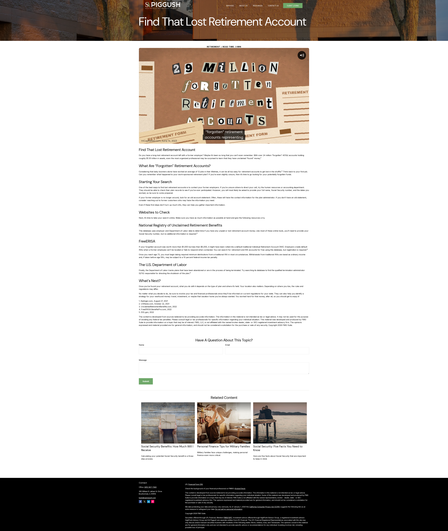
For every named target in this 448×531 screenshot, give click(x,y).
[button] (230, 6)
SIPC (230, 518)
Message (143, 360)
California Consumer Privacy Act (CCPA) (264, 507)
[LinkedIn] (148, 501)
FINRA (226, 518)
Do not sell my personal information (228, 509)
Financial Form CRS (195, 484)
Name (141, 345)
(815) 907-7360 (150, 487)
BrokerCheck (240, 489)
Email (227, 345)
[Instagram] (152, 501)
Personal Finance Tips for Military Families (223, 446)
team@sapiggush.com (147, 498)
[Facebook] (140, 501)
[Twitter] (144, 501)
